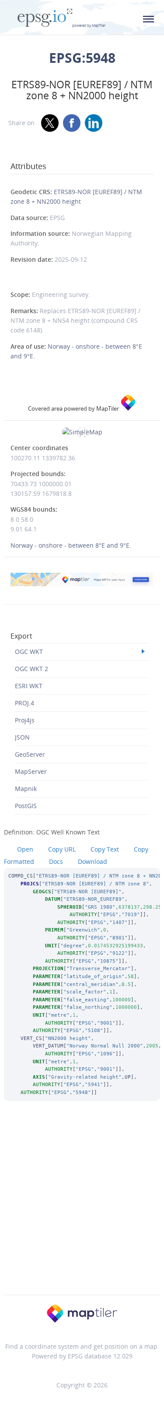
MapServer (31, 771)
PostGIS (26, 806)
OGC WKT (29, 651)
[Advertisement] (82, 1209)
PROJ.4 (24, 703)
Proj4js (25, 720)
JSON (22, 737)
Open (25, 849)
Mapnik (26, 788)
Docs (56, 861)
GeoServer (30, 754)
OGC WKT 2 (31, 668)
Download (92, 861)
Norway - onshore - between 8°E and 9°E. (70, 545)
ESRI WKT (28, 686)
